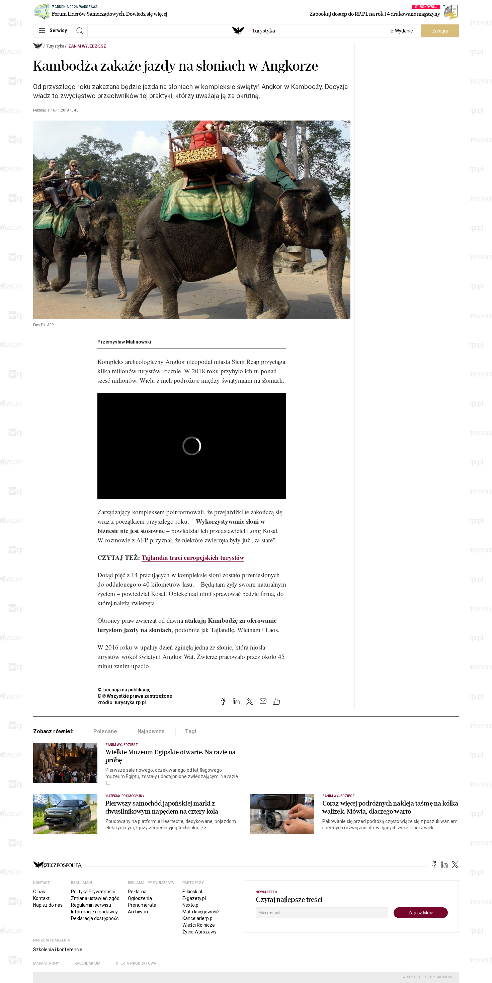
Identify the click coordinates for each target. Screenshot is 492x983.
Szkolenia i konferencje (57, 949)
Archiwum (139, 911)
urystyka (263, 30)
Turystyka (55, 46)
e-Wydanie (402, 30)
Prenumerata (142, 905)
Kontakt (41, 898)
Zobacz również (53, 731)
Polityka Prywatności (93, 891)
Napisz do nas (48, 905)
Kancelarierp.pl (198, 918)
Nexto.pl (190, 905)
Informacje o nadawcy (94, 911)
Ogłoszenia (140, 898)
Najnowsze (151, 731)
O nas (39, 891)
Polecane (105, 731)
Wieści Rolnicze (198, 925)
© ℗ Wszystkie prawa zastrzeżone (134, 696)
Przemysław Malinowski (124, 342)
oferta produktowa (136, 963)
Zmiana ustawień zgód (95, 898)
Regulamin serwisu (91, 905)
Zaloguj (440, 30)
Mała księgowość (200, 911)
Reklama (137, 891)
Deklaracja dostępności (95, 918)
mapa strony (46, 963)
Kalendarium (87, 963)
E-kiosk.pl (192, 891)
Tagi (190, 731)
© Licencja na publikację (124, 689)
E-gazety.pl (194, 898)
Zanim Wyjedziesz (87, 46)
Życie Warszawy (199, 931)
